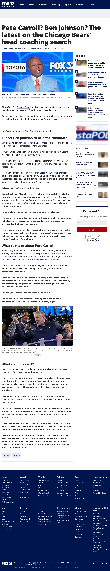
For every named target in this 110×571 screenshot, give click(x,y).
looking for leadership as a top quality (25, 221)
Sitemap (78, 537)
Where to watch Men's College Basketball (98, 534)
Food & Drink (98, 488)
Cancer (22, 511)
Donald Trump (62, 488)
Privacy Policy (94, 240)
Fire (76, 493)
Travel (40, 483)
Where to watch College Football (99, 517)
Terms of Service (93, 242)
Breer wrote (57, 233)
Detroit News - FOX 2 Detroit (63, 517)
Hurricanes (24, 495)
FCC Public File (80, 532)
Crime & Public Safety (7, 489)
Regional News (64, 508)
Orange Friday (43, 524)
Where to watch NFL (100, 514)
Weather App (24, 492)
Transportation (43, 480)
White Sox (78, 490)
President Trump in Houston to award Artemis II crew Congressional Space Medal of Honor (85, 174)
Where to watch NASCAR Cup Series (100, 524)
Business (5, 511)
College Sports (80, 498)
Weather (24, 477)
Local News (6, 480)
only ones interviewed (43, 369)
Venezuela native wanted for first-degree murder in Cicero (86, 194)
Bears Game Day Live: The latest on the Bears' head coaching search (28, 94)
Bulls (76, 485)
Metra (40, 488)
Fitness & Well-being (27, 519)
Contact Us (79, 519)
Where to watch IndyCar (98, 529)
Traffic (41, 477)
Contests (78, 521)
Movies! (96, 490)
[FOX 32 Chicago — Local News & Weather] (9, 4)
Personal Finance (8, 521)
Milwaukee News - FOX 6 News (63, 512)
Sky (76, 496)
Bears (28, 48)
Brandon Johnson (63, 493)
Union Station (43, 496)
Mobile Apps (79, 514)
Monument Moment (45, 521)
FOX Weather (24, 497)
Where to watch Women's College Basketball (99, 541)
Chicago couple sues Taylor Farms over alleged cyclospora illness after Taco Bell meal (97, 112)
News (4, 477)
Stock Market (6, 529)
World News (6, 485)
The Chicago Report (64, 485)
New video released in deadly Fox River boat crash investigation (97, 75)
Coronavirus (24, 514)
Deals (4, 516)
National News (7, 483)
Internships (79, 529)
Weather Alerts (25, 485)
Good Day (5, 492)
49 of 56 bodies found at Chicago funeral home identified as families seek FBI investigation (86, 185)
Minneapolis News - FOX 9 (63, 521)
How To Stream (80, 511)
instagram (98, 563)
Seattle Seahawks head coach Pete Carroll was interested (33, 255)
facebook (93, 563)
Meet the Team (80, 524)
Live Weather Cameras (24, 481)
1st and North (43, 511)
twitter (102, 563)
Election (59, 480)
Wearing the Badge (45, 516)
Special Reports (7, 495)
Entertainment (100, 477)
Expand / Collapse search (107, 4)
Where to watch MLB (100, 521)
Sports (16, 455)
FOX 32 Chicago (20, 48)
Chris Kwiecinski (8, 48)
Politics (60, 477)
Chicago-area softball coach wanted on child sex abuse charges (85, 154)
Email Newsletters (81, 516)
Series (41, 508)
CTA (39, 485)
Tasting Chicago (44, 519)
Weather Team (25, 490)
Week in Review (43, 514)
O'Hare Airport (43, 490)
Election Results (62, 483)
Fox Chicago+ (98, 485)
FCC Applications (81, 534)
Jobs (3, 519)
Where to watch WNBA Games (98, 546)
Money (5, 508)
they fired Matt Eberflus (39, 218)
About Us (79, 508)
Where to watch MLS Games (100, 551)
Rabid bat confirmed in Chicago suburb (84, 163)
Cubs (77, 488)
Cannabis (23, 516)
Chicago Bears (23, 107)
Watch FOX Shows (99, 493)
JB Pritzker (60, 490)
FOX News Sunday (8, 502)
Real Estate (6, 524)
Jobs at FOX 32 (80, 527)
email (106, 563)
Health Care (24, 521)
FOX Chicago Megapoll (6, 498)
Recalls (22, 524)
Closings (23, 487)
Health (23, 508)
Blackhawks (79, 483)
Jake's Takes (97, 480)
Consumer (5, 514)
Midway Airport (43, 493)
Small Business (7, 527)
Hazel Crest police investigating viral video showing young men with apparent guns (96, 98)
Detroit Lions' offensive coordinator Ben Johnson (24, 142)
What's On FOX (98, 483)
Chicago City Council (64, 496)
